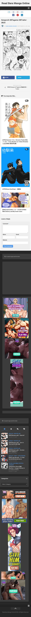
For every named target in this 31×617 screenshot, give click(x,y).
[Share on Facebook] (13, 14)
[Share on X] (9, 14)
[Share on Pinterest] (18, 14)
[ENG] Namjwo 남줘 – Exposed (16, 435)
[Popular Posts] (11, 429)
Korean (11, 440)
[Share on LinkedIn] (22, 14)
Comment (6, 223)
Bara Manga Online (11, 26)
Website (5, 240)
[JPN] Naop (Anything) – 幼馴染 (11, 189)
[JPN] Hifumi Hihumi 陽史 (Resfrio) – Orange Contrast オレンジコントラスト (17, 468)
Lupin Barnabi (21, 455)
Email (17, 234)
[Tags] (24, 429)
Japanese (11, 464)
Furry (15, 455)
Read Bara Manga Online (15, 3)
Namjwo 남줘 (17, 433)
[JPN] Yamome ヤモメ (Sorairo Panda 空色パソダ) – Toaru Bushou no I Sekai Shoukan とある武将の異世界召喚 (15, 141)
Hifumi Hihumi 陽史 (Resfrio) (16, 463)
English (11, 433)
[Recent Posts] (4, 429)
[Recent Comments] (17, 429)
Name (4, 234)
